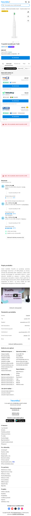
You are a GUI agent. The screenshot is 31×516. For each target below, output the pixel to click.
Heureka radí (4, 454)
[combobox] (15, 5)
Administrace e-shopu (6, 470)
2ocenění (14, 113)
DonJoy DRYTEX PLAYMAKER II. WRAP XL (23, 363)
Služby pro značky (5, 478)
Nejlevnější (20, 68)
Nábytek (18, 382)
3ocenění (15, 97)
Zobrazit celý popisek (15, 308)
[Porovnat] (28, 11)
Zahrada (18, 381)
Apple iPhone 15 (19, 371)
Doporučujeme (20, 369)
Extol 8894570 (19, 356)
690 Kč (26, 78)
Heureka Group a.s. (17, 512)
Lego (17, 379)
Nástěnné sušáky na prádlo (7, 363)
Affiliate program (5, 482)
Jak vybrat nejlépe (6, 388)
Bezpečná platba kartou (6, 462)
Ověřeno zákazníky (5, 492)
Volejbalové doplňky (5, 357)
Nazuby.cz (24, 219)
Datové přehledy (5, 480)
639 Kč (24, 107)
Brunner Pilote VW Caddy (21, 361)
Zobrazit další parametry (15, 344)
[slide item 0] (18, 42)
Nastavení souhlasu (5, 458)
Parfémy (18, 373)
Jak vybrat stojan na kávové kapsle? (8, 395)
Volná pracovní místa (5, 434)
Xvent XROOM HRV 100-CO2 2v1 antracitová (23, 359)
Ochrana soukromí (5, 460)
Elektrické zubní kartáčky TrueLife (12, 9)
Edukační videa (4, 484)
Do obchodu (15, 86)
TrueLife (28, 315)
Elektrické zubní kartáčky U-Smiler (8, 381)
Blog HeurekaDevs (5, 440)
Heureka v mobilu (5, 452)
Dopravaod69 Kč (24, 80)
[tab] (9, 63)
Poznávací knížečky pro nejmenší (8, 365)
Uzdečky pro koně (5, 359)
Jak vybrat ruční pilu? (6, 393)
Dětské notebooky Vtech (7, 367)
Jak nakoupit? (4, 450)
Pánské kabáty (4, 369)
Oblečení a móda (20, 384)
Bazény (18, 375)
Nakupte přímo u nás (5, 456)
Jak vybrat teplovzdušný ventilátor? (8, 391)
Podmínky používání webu (18, 514)
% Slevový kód (21, 113)
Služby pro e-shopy (5, 474)
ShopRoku (3, 493)
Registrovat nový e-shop (6, 472)
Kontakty (3, 430)
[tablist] (15, 63)
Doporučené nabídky (11, 68)
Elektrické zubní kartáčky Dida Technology (8, 377)
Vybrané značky (5, 375)
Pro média (3, 436)
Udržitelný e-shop (5, 501)
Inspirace (3, 499)
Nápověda (3, 486)
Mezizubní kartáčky (5, 356)
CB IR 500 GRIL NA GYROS (22, 365)
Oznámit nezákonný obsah (7, 442)
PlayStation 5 (19, 377)
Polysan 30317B (19, 357)
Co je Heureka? (4, 428)
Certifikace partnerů (5, 497)
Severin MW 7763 (20, 354)
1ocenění (13, 82)
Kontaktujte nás (15, 410)
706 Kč (26, 93)
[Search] (3, 63)
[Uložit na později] (28, 20)
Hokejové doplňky (5, 354)
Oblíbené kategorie (6, 351)
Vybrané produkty (21, 351)
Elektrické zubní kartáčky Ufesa (8, 382)
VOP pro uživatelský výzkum (7, 464)
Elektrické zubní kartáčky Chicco (8, 384)
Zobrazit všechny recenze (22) (15, 237)
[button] (9, 63)
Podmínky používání (5, 432)
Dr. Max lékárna (25, 204)
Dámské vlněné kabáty (6, 370)
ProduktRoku (4, 495)
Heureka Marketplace (6, 476)
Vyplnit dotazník (15, 414)
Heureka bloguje (4, 438)
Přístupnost (3, 444)
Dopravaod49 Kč (24, 110)
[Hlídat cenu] (28, 16)
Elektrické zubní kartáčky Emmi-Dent (8, 379)
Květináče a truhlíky (5, 361)
